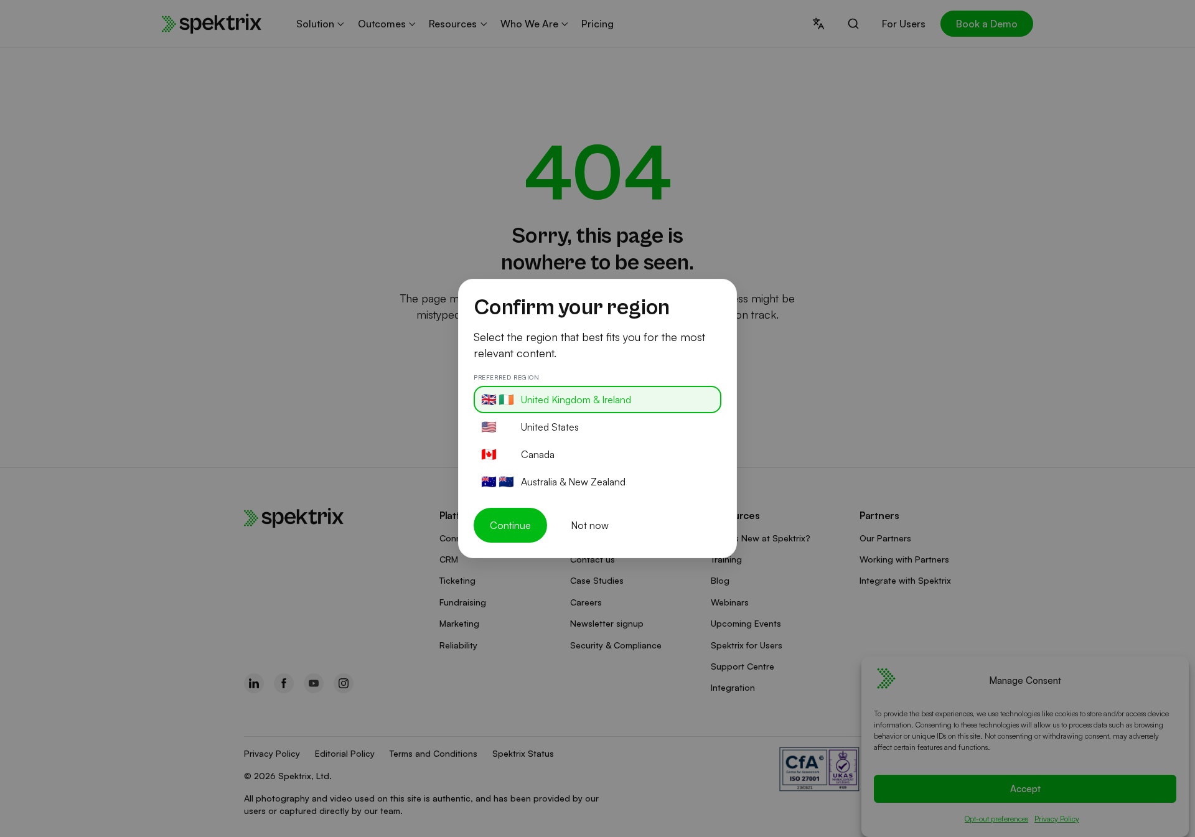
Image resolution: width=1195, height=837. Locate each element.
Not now (590, 525)
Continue (510, 525)
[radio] (597, 399)
